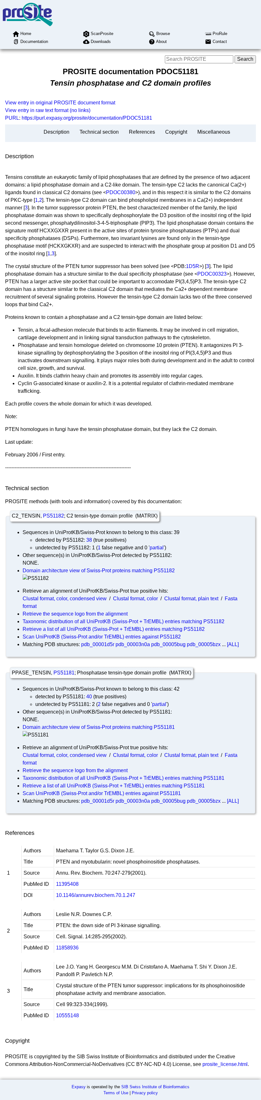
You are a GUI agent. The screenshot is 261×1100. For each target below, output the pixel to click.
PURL (12, 118)
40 (89, 696)
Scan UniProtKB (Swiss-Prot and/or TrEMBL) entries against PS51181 (102, 793)
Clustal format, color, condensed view (65, 598)
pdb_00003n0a (133, 644)
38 (89, 540)
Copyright (176, 132)
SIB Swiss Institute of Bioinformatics (155, 1086)
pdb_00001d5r (97, 644)
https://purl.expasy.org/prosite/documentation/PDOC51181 (87, 118)
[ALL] (233, 644)
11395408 (67, 884)
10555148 (67, 1015)
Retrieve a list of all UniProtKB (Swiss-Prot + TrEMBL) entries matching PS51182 (114, 629)
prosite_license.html (225, 1064)
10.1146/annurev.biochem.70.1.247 (95, 895)
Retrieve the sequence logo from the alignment (75, 614)
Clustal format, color (135, 598)
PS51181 (63, 672)
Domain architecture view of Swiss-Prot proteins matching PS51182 (99, 570)
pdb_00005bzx (204, 644)
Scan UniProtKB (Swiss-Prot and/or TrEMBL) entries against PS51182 (102, 636)
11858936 (67, 947)
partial (157, 547)
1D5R (192, 266)
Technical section (99, 132)
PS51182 (53, 515)
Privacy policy (145, 1092)
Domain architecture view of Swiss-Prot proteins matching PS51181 (99, 727)
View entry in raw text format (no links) (47, 110)
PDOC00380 (120, 192)
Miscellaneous (213, 132)
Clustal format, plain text (191, 598)
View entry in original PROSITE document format (60, 102)
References (142, 132)
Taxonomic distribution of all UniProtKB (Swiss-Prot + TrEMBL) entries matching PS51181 (123, 778)
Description (56, 132)
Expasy (79, 1086)
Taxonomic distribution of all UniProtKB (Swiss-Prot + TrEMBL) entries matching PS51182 (123, 621)
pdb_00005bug (168, 644)
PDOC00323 (212, 274)
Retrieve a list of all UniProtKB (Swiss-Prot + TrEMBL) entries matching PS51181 (114, 785)
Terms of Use (115, 1092)
